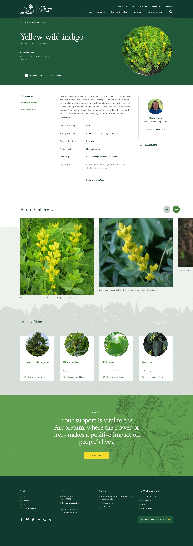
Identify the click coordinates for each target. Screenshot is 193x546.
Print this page (151, 144)
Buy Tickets (122, 7)
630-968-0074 (71, 512)
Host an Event (156, 7)
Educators (143, 7)
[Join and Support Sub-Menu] (166, 12)
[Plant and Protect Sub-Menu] (130, 12)
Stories (169, 7)
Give (133, 7)
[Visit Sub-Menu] (93, 12)
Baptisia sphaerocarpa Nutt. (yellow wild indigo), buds (122, 290)
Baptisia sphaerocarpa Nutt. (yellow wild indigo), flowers (44, 298)
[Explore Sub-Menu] (106, 12)
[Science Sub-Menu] (143, 12)
